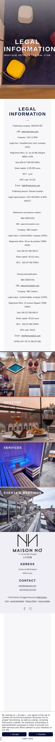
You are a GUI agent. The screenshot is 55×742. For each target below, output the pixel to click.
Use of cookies (44, 601)
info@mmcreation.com (30, 336)
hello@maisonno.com (31, 185)
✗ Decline (40, 734)
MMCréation (42, 597)
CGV (7, 601)
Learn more (27, 738)
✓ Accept (14, 734)
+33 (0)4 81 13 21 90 (27, 590)
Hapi (25, 597)
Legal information (17, 601)
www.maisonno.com (30, 132)
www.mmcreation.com (30, 286)
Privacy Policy (31, 601)
